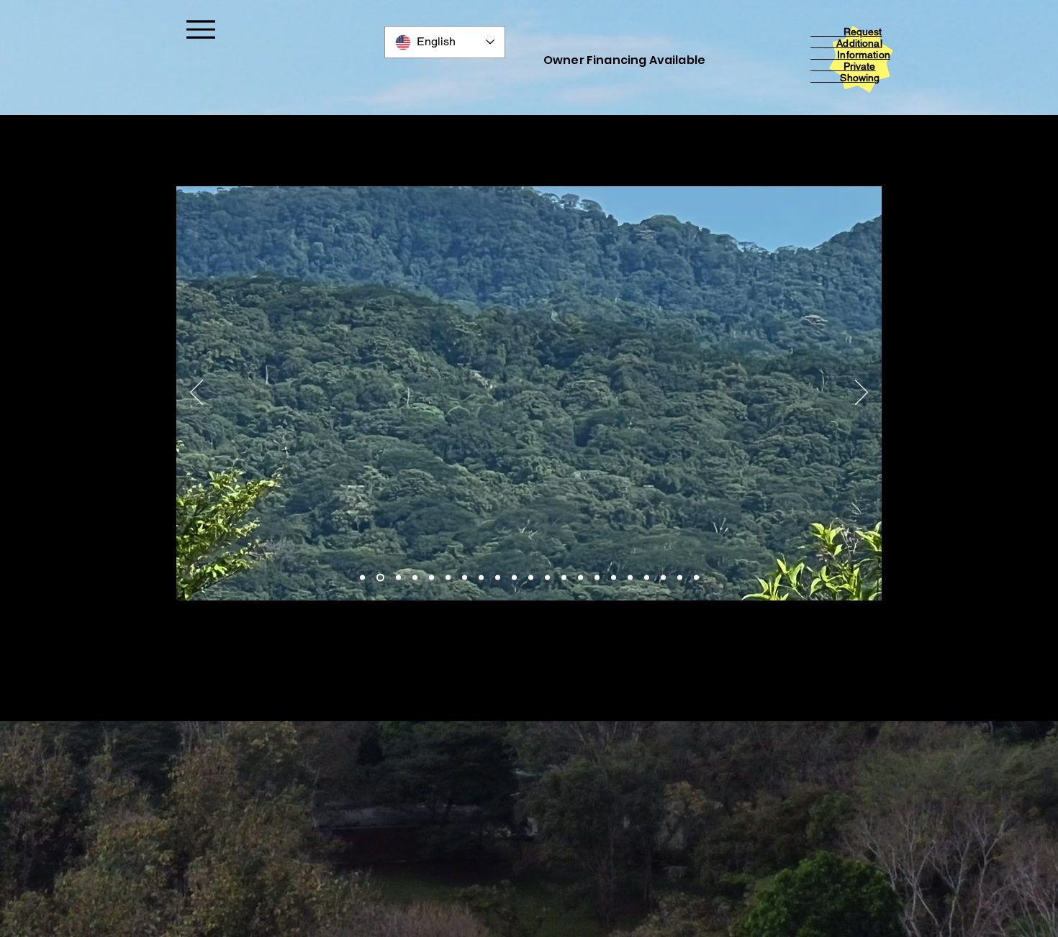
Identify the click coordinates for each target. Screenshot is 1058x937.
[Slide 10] (514, 577)
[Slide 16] (613, 577)
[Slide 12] (547, 577)
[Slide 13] (563, 577)
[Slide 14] (580, 577)
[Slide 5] (431, 577)
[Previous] (196, 393)
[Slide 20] (679, 577)
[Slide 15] (597, 577)
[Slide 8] (481, 577)
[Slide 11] (530, 577)
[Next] (861, 393)
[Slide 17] (630, 577)
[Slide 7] (464, 577)
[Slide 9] (497, 577)
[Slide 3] (397, 578)
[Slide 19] (663, 577)
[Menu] (200, 29)
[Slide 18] (646, 577)
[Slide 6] (448, 577)
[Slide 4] (414, 577)
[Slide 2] (378, 577)
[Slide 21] (696, 577)
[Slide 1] (362, 577)
